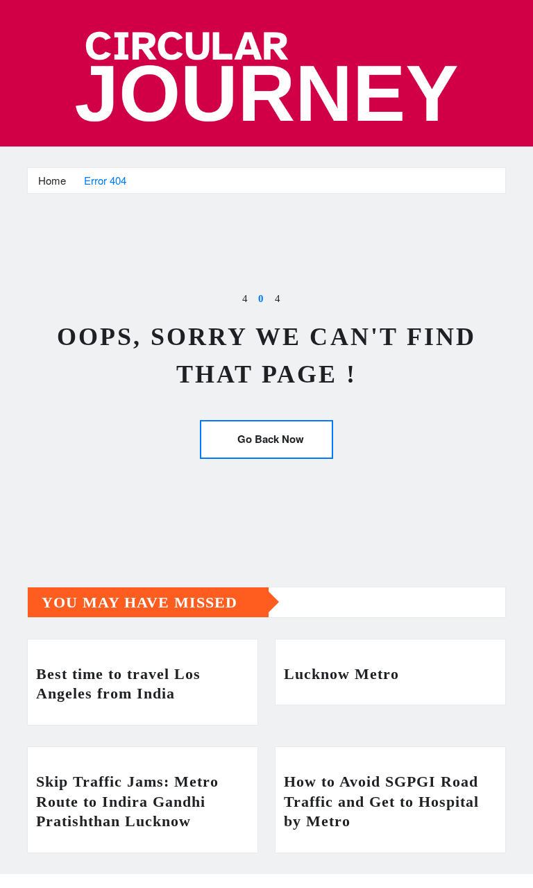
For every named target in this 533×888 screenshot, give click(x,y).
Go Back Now (270, 438)
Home (52, 180)
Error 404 (105, 180)
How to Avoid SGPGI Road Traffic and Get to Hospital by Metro (381, 801)
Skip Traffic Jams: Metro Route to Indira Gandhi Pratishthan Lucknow (127, 801)
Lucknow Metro (341, 673)
